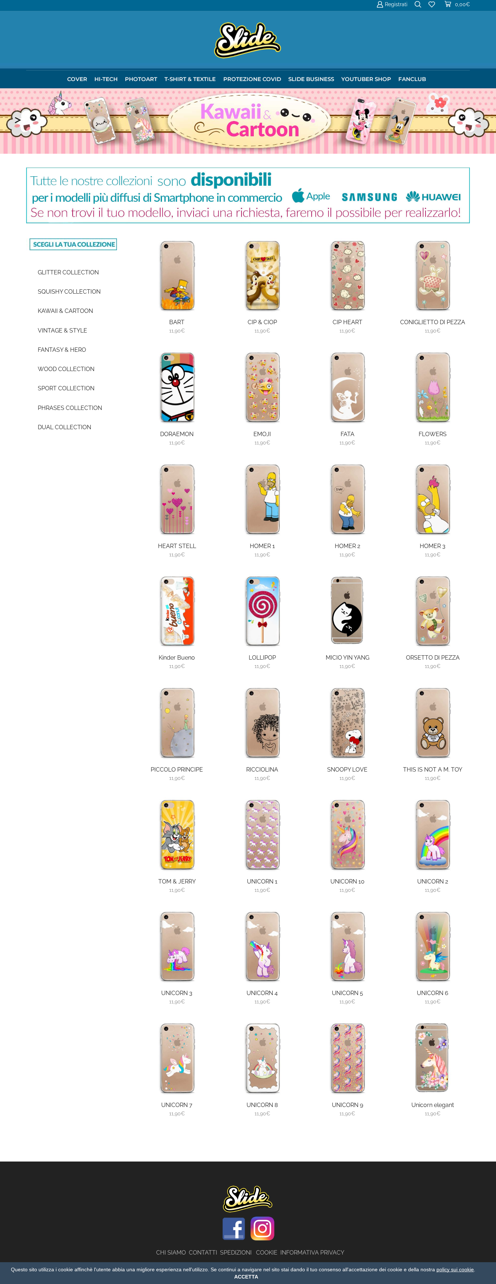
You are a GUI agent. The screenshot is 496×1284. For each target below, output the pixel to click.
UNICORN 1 (262, 881)
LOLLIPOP (262, 657)
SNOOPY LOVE (347, 769)
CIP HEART (347, 322)
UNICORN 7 (176, 1105)
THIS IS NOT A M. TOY (432, 769)
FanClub (412, 79)
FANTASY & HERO (62, 349)
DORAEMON (177, 434)
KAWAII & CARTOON (65, 310)
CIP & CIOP (262, 322)
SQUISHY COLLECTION (69, 291)
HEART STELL (177, 546)
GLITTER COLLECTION (68, 272)
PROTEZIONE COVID (252, 79)
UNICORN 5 (347, 993)
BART (176, 322)
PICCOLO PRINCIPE (177, 769)
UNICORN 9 (347, 1105)
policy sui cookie (455, 1269)
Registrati (396, 4)
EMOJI (262, 434)
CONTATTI (204, 1252)
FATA (347, 434)
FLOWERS (433, 434)
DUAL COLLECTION (64, 427)
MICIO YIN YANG (347, 657)
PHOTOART (141, 79)
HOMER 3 (433, 546)
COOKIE (266, 1252)
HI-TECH (106, 79)
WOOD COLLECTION (66, 369)
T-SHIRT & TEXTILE (190, 79)
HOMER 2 (347, 546)
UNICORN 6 (432, 993)
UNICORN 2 (432, 881)
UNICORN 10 (347, 881)
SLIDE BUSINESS (311, 79)
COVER (77, 79)
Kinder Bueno (177, 657)
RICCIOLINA (262, 769)
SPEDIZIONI (238, 1252)
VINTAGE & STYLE (62, 330)
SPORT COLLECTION (66, 388)
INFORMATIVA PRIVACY (312, 1252)
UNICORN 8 (262, 1105)
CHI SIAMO (172, 1252)
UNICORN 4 (262, 993)
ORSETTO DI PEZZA (433, 657)
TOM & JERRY (177, 881)
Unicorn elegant (432, 1105)
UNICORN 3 (176, 993)
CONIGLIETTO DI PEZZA (432, 322)
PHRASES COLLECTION (70, 407)
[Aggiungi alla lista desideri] (200, 297)
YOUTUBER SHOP (366, 79)
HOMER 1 (262, 546)
